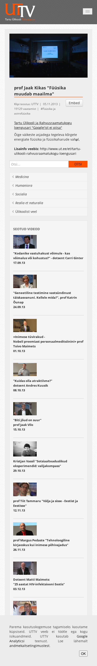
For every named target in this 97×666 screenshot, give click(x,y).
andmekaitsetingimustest (29, 645)
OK (83, 653)
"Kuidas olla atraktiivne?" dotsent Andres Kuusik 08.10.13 (32, 385)
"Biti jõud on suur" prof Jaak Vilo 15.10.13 (27, 425)
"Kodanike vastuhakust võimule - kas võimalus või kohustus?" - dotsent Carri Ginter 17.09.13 (48, 258)
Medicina (22, 176)
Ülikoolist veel (26, 211)
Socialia (21, 194)
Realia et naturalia (29, 203)
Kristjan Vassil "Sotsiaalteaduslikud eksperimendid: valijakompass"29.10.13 (40, 466)
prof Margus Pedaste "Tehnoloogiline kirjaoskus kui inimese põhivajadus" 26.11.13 (41, 545)
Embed (74, 103)
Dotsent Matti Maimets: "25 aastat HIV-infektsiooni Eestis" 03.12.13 (39, 584)
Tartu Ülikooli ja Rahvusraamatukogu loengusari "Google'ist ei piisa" (43, 125)
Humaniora (23, 185)
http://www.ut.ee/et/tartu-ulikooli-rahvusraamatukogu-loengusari (47, 151)
